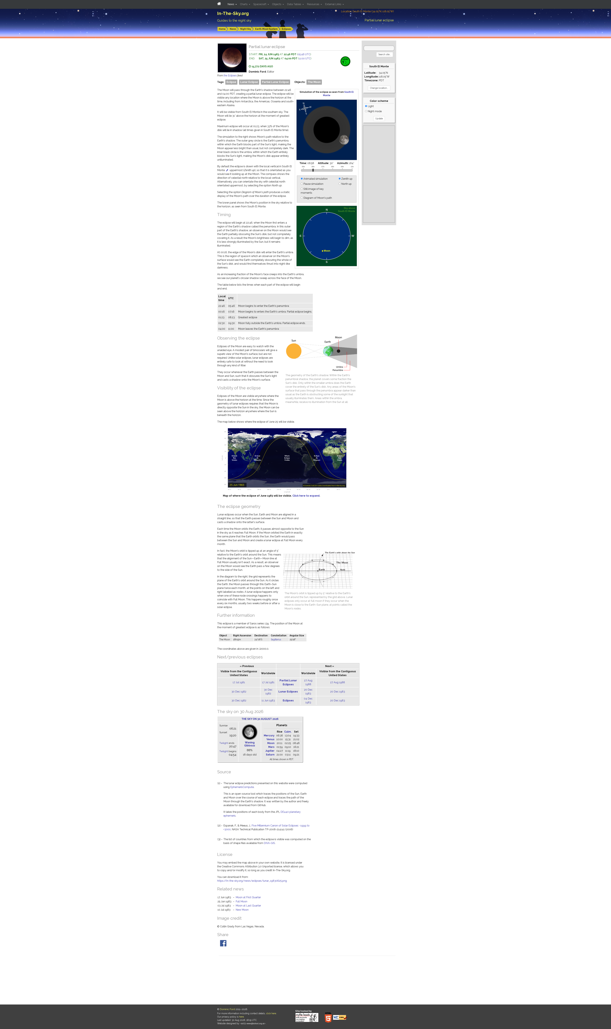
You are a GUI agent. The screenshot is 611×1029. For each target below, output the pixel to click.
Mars (271, 746)
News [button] (231, 4)
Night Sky (245, 29)
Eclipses (286, 29)
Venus (270, 739)
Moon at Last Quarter (248, 905)
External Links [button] (333, 4)
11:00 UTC (305, 58)
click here (271, 1013)
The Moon (314, 82)
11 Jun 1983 (268, 700)
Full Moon (241, 901)
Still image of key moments (312, 190)
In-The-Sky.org (233, 13)
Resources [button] (313, 4)
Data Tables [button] (294, 4)
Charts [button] (244, 4)
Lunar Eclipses (288, 691)
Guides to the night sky (234, 20)
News (233, 29)
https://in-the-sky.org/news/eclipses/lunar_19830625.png (252, 880)
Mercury (269, 735)
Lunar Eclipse (249, 82)
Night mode (374, 111)
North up (346, 183)
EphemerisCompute (242, 787)
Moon (270, 743)
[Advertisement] (379, 174)
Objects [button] (277, 4)
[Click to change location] (227, 170)
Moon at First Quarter (248, 897)
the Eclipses (230, 75)
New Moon (242, 909)
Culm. (287, 731)
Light (370, 106)
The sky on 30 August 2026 (260, 718)
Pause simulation (313, 183)
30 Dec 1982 (239, 691)
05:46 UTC (304, 54)
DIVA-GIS (269, 843)
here (241, 1016)
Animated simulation (315, 178)
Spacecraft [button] (260, 4)
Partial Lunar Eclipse (275, 82)
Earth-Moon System (266, 29)
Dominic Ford (227, 1009)
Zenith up (346, 178)
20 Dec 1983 (337, 691)
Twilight (223, 743)
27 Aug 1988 (337, 682)
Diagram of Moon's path (317, 197)
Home (222, 29)
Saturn (270, 754)
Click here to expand (306, 495)
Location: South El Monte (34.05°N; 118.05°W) (367, 11)
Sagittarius (276, 639)
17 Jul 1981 (239, 682)
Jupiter (269, 750)
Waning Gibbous (249, 744)
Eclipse (231, 82)
